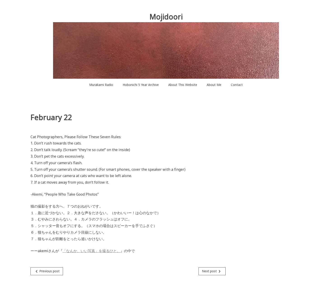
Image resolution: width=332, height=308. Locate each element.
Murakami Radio (101, 85)
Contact (237, 85)
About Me (214, 85)
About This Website (182, 85)
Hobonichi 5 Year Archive (141, 85)
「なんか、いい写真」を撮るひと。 (91, 250)
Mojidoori (166, 16)
